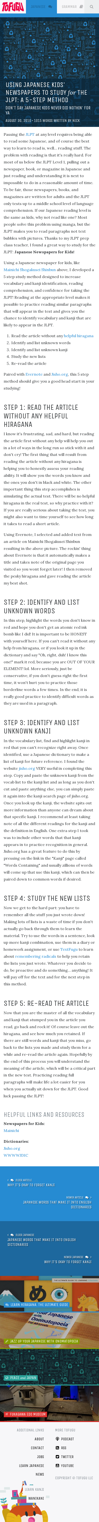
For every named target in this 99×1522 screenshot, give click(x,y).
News (40, 1474)
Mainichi (11, 1130)
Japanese (44, 6)
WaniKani (36, 1498)
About (39, 1439)
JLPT (30, 134)
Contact (37, 1448)
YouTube (67, 1465)
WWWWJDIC (16, 1155)
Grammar (70, 6)
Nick (76, 120)
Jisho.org (59, 374)
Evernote (34, 374)
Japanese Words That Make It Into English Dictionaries (57, 1204)
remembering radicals (35, 956)
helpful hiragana (78, 335)
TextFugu (69, 949)
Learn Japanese (31, 1465)
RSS (63, 1448)
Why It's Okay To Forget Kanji (31, 1185)
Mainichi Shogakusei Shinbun (30, 269)
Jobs (40, 1456)
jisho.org (27, 768)
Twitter (67, 1456)
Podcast (67, 1439)
